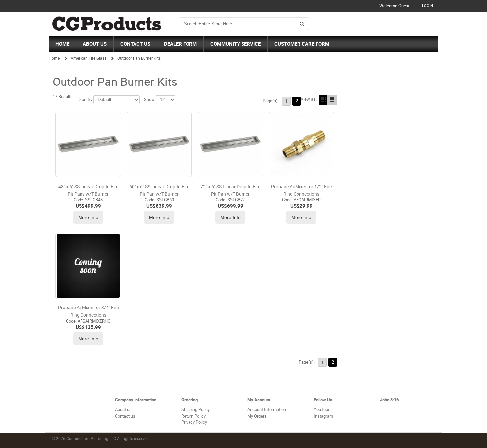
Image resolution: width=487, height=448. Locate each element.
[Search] (302, 24)
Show (149, 99)
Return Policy (193, 416)
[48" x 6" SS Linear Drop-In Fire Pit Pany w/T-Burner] (88, 144)
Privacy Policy (194, 422)
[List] (332, 100)
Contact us (125, 416)
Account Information (266, 409)
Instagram (323, 416)
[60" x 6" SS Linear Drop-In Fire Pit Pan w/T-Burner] (159, 144)
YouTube (322, 409)
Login (427, 6)
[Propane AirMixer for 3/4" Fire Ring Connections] (88, 266)
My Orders (257, 416)
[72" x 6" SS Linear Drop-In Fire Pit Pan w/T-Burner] (230, 144)
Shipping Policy (195, 409)
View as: (309, 99)
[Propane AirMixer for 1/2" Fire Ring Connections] (301, 144)
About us (123, 409)
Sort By (85, 99)
